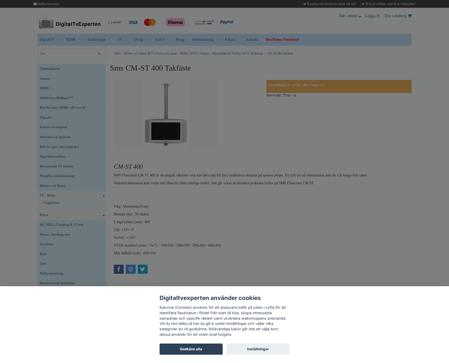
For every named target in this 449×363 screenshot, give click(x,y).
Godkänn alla (191, 349)
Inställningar (258, 349)
